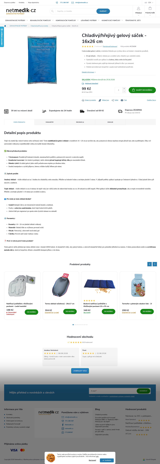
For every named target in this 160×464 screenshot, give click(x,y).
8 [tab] (86, 324)
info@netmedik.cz (71, 417)
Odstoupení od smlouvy (14, 421)
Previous (149, 264)
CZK (149, 3)
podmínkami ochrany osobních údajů (122, 396)
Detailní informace (88, 72)
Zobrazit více (80, 371)
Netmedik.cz (69, 425)
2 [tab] (75, 324)
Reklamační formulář (13, 424)
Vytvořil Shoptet (151, 460)
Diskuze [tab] (110, 122)
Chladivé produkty (101, 415)
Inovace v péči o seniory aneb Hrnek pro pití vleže (107, 431)
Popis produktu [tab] (19, 122)
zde (97, 456)
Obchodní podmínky (13, 418)
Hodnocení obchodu (80, 337)
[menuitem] (16, 20)
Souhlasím (108, 460)
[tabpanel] (22, 295)
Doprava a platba (9, 3)
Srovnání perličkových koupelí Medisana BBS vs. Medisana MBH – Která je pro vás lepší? (107, 420)
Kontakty (21, 3)
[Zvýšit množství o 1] (124, 88)
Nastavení (92, 460)
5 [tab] (81, 324)
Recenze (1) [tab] (80, 122)
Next (155, 264)
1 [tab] (73, 324)
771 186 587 (69, 421)
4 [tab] (79, 324)
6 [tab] (82, 324)
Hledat (103, 11)
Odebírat (143, 391)
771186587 (69, 432)
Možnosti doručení (91, 83)
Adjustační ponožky (102, 435)
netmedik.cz (69, 428)
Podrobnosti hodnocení (110, 46)
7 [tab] (84, 324)
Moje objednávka (33, 3)
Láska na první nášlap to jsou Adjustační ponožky (105, 426)
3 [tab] (77, 324)
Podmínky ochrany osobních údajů (18, 427)
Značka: (151, 100)
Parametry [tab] (50, 122)
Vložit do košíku (144, 90)
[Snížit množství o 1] (124, 91)
